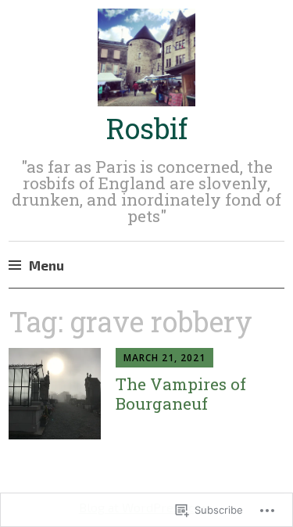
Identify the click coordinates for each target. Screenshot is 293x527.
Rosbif (147, 128)
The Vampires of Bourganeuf (181, 393)
